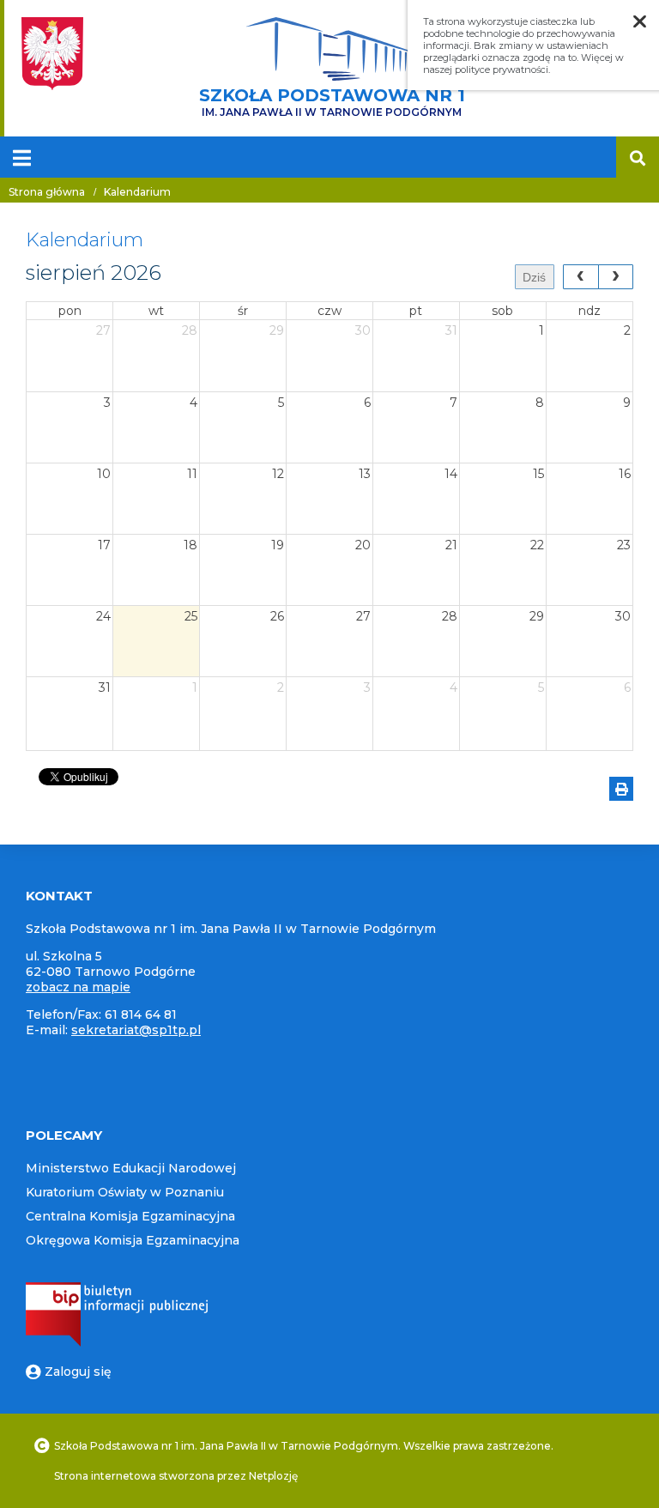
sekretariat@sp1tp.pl (136, 1030)
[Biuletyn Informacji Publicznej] (117, 1342)
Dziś (534, 277)
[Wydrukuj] (621, 789)
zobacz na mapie (78, 987)
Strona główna (47, 191)
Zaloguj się (78, 1371)
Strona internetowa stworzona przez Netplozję (176, 1475)
